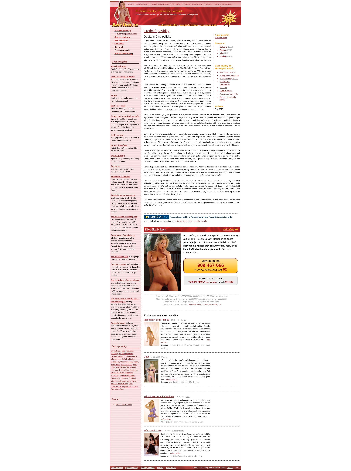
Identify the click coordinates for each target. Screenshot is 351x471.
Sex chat (118, 47)
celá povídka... (172, 379)
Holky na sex (117, 135)
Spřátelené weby (131, 468)
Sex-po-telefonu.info (119, 257)
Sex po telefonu (122, 37)
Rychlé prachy (118, 156)
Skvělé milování (117, 373)
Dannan (164, 357)
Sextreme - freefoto (212, 4)
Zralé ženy (173, 422)
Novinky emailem (148, 468)
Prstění (223, 56)
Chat (146, 356)
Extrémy (164, 348)
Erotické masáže (118, 106)
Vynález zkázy (226, 91)
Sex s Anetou (126, 365)
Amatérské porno (119, 66)
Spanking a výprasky (119, 378)
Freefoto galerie (122, 50)
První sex (182, 422)
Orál (202, 345)
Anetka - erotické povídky (120, 12)
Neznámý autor (178, 431)
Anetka (230, 468)
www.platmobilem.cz (213, 304)
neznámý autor (221, 38)
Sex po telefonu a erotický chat (124, 217)
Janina (183, 320)
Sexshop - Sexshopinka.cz (194, 4)
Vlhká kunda (116, 359)
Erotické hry (124, 370)
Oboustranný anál (118, 351)
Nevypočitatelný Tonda (229, 79)
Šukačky (223, 47)
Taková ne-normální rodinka (159, 396)
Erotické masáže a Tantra (123, 77)
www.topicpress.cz (196, 304)
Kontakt (160, 468)
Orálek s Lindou (128, 359)
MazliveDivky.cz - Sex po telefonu (125, 280)
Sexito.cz (115, 166)
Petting (223, 50)
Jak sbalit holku (124, 381)
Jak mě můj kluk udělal (229, 94)
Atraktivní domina (126, 354)
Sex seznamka (121, 40)
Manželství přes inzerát (156, 319)
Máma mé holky (152, 430)
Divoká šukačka (122, 367)
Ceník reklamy (117, 468)
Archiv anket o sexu (124, 405)
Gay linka (119, 43)
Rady (188, 397)
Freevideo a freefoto (120, 176)
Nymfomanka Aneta (127, 376)
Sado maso (115, 365)
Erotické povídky (122, 30)
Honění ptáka (131, 356)
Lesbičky (176, 382)
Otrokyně (124, 362)
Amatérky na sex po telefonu (123, 195)
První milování (176, 4)
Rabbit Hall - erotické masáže (125, 116)
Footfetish (134, 370)
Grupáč (196, 345)
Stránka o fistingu (118, 356)
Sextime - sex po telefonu (160, 4)
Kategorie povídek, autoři (127, 34)
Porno (114, 95)
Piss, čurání (133, 362)
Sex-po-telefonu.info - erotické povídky (191, 221)
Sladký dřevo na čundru (229, 75)
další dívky (228, 229)
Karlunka (223, 88)
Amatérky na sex (118, 323)
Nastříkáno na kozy (227, 72)
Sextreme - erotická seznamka (138, 4)
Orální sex (115, 362)
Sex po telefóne (227, 4)
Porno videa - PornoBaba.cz (123, 235)
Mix (221, 53)
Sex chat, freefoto (118, 264)
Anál (208, 345)
